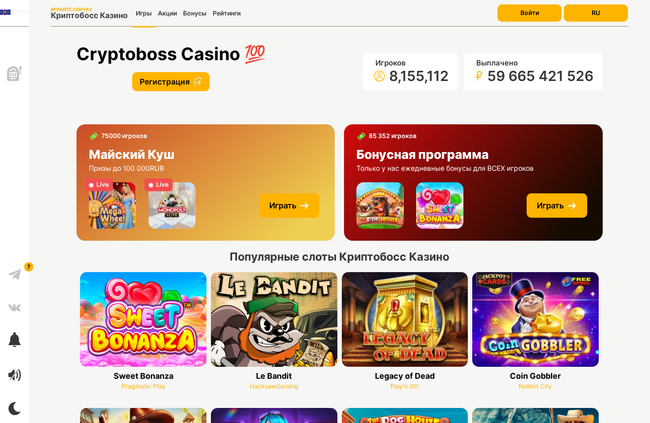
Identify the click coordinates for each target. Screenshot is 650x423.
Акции (167, 13)
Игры (144, 13)
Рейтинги (227, 13)
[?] (14, 271)
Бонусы (194, 13)
